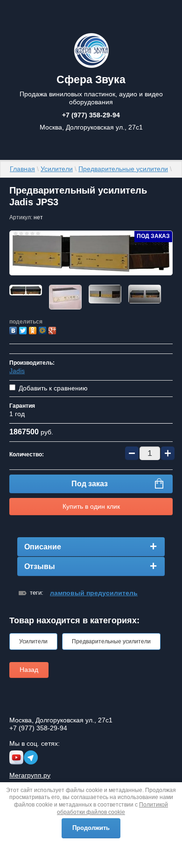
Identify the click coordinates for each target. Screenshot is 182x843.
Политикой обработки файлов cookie (112, 808)
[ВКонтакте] (14, 329)
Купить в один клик (91, 506)
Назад (29, 669)
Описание (42, 547)
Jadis (17, 371)
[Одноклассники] (34, 329)
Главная (22, 169)
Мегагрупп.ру (29, 775)
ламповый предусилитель (94, 593)
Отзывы (39, 566)
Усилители (57, 169)
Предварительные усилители (123, 169)
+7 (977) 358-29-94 (91, 115)
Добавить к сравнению (52, 388)
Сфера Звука (91, 79)
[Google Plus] (53, 329)
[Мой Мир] (44, 329)
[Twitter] (24, 329)
